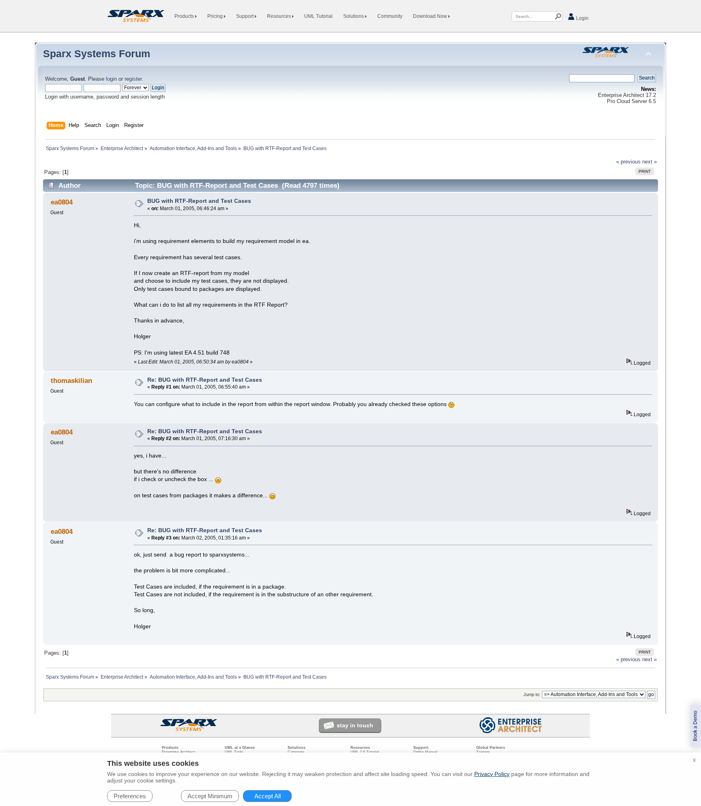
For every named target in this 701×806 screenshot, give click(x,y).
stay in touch (355, 725)
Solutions (354, 16)
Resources (279, 16)
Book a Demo (695, 726)
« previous (628, 162)
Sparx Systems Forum (96, 53)
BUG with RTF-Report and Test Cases (199, 201)
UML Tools (234, 752)
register (133, 79)
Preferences (130, 796)
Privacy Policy (492, 774)
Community (389, 16)
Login (582, 18)
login (111, 79)
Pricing (215, 16)
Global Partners (490, 748)
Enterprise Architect (178, 752)
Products (184, 16)
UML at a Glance (240, 748)
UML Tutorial (318, 16)
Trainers (483, 752)
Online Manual (425, 752)
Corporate (296, 752)
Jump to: (531, 694)
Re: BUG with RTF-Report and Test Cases (204, 379)
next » (649, 162)
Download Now (430, 16)
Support (245, 16)
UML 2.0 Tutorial (364, 752)
